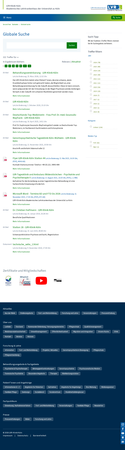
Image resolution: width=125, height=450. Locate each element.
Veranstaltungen (89, 313)
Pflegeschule (74, 326)
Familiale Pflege (11, 392)
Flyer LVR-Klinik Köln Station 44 (29, 158)
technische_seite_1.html (26, 244)
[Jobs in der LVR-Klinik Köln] (123, 442)
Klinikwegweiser (107, 387)
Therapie (53, 373)
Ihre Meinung (91, 387)
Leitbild (8, 326)
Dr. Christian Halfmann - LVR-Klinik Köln (33, 210)
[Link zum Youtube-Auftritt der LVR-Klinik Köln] (41, 280)
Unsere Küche (103, 331)
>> (25, 66)
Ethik (116, 331)
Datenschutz (22, 435)
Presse (6, 414)
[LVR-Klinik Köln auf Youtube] (123, 433)
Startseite (15, 24)
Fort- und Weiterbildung (47, 313)
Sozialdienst (39, 392)
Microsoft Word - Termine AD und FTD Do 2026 (36, 193)
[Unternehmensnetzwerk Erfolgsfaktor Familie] (25, 280)
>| (29, 66)
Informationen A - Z (12, 387)
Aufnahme (52, 387)
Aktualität (76, 61)
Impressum (7, 435)
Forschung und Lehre (70, 313)
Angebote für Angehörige (71, 387)
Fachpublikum (10, 401)
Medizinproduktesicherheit (15, 331)
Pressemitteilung (108, 313)
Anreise (19, 336)
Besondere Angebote (36, 373)
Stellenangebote (26, 313)
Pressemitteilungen (12, 419)
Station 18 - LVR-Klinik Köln (27, 227)
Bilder (27, 419)
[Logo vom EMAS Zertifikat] (8, 280)
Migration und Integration (83, 331)
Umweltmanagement (39, 331)
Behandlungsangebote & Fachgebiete (21, 364)
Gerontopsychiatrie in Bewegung (75, 350)
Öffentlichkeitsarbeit (60, 331)
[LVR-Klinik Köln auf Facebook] (123, 429)
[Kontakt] (123, 437)
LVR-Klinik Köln (20, 101)
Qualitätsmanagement (92, 326)
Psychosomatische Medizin (89, 368)
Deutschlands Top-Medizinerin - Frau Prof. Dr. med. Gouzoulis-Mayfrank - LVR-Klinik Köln (45, 116)
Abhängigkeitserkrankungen (43, 368)
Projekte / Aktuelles (50, 350)
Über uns (7, 322)
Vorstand (19, 326)
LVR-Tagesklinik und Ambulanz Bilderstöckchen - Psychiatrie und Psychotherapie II (46, 176)
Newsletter (98, 405)
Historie (30, 336)
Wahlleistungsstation (70, 373)
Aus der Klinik (10, 313)
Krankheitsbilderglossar (75, 392)
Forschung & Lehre (12, 345)
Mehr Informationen (21, 96)
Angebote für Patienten (34, 387)
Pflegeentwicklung (12, 355)
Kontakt (8, 336)
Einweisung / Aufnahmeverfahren (17, 405)
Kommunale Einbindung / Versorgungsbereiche (46, 326)
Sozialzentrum (54, 392)
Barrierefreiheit (39, 435)
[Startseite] (106, 8)
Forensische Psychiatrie (14, 373)
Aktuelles (7, 308)
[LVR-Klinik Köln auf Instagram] (123, 424)
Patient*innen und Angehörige (17, 382)
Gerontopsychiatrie (66, 368)
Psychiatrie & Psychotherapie (16, 368)
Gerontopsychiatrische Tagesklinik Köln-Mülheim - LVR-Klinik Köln (44, 139)
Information (9, 350)
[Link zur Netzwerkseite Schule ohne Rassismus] (57, 280)
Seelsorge (26, 392)
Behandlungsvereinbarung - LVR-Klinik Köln (35, 72)
